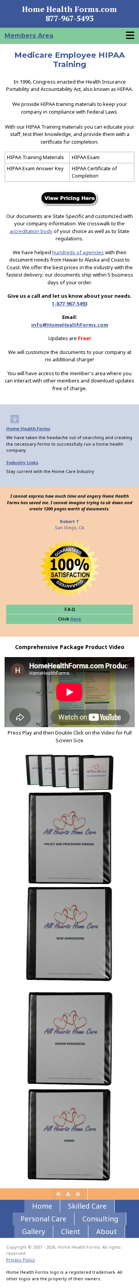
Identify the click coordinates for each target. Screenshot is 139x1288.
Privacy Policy (20, 1260)
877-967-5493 (69, 18)
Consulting (100, 1218)
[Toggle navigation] (130, 35)
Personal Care (43, 1218)
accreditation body (31, 231)
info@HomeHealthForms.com (69, 324)
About (106, 1231)
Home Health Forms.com (69, 9)
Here (75, 619)
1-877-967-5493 (69, 303)
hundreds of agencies (78, 252)
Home (42, 1206)
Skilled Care (87, 1206)
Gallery (33, 1231)
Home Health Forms (28, 428)
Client (70, 1231)
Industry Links (22, 462)
